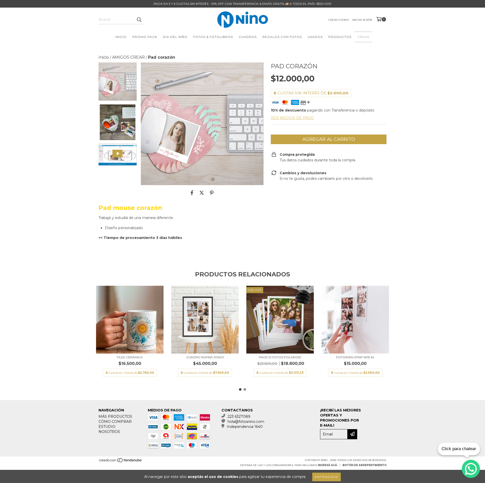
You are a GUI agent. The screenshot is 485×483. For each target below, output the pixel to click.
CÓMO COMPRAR (115, 421)
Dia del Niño (175, 37)
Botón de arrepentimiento (364, 465)
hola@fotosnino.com (246, 421)
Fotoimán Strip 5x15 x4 (355, 357)
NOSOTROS (109, 431)
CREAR (363, 37)
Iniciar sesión (362, 19)
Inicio (121, 37)
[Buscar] (139, 19)
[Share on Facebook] (192, 192)
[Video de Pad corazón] (118, 154)
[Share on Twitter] (201, 192)
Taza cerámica (130, 357)
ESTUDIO (107, 426)
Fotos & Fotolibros (213, 37)
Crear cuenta (338, 19)
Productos (339, 37)
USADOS (315, 37)
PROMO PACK (144, 37)
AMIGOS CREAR (128, 57)
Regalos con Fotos (282, 37)
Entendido (326, 477)
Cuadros (248, 37)
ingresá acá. (328, 465)
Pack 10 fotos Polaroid (280, 357)
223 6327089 (239, 416)
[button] (118, 154)
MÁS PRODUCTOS (115, 416)
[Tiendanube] (121, 461)
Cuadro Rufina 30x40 (205, 357)
